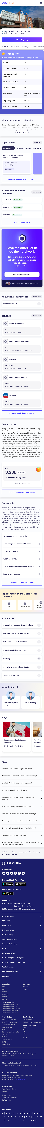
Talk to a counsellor (8, 1024)
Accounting (8, 148)
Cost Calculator (7, 1027)
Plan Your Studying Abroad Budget (22, 492)
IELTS (4, 1042)
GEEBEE (4, 1091)
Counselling (6, 1044)
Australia (5, 994)
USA (3, 987)
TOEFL (25, 1030)
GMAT (25, 1038)
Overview (5, 47)
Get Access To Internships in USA (22, 583)
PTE (24, 1034)
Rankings (25, 47)
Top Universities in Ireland (10, 1013)
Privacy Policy (7, 1095)
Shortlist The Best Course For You (20, 180)
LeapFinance (27, 1020)
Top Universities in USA (10, 1004)
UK (3, 989)
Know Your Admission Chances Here (22, 413)
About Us (26, 987)
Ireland (4, 996)
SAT (24, 1032)
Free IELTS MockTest (9, 1020)
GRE (24, 1036)
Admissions (15, 47)
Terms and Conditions (9, 1097)
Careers (25, 989)
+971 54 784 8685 (19, 1079)
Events (4, 1036)
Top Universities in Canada (11, 1009)
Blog (3, 1029)
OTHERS (33, 1120)
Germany (5, 999)
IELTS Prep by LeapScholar (32, 1022)
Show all (37, 142)
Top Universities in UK (9, 1007)
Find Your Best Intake (22, 223)
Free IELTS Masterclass (10, 1022)
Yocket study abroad (9, 1089)
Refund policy (6, 1100)
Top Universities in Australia (11, 1011)
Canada (4, 992)
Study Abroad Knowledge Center (10, 1033)
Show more (36, 192)
